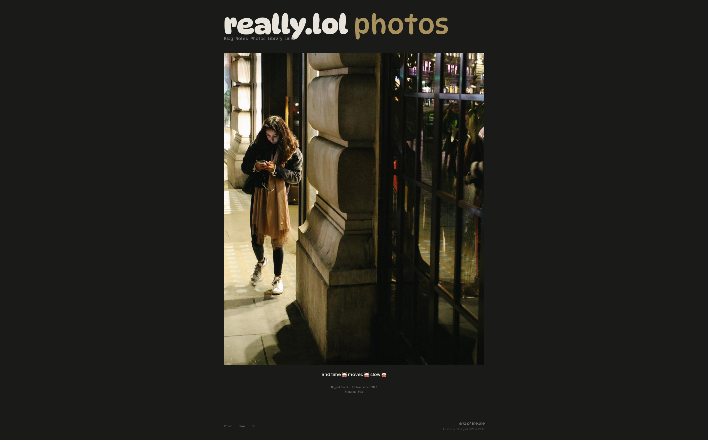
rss (253, 426)
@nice (228, 426)
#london (350, 391)
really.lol (286, 24)
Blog (228, 38)
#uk (360, 391)
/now (242, 426)
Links (290, 38)
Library (275, 38)
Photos (401, 24)
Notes (241, 38)
